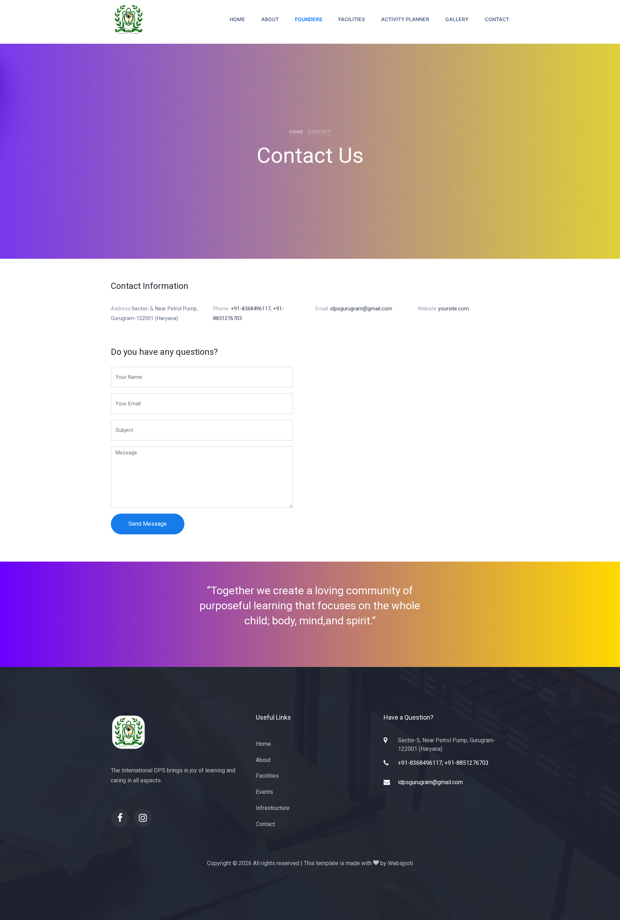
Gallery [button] (457, 19)
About (270, 19)
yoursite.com (453, 308)
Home (237, 19)
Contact (497, 19)
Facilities (351, 19)
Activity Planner (405, 19)
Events (264, 791)
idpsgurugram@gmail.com (361, 308)
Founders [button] (308, 19)
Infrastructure (273, 808)
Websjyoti (400, 863)
